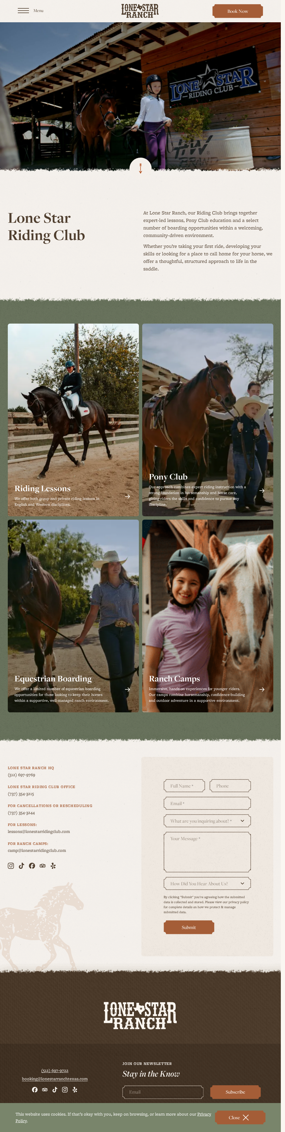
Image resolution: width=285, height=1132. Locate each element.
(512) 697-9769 (32, 774)
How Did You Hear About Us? (199, 884)
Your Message (185, 839)
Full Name (181, 786)
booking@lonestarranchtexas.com (55, 1078)
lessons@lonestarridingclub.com (49, 831)
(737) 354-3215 (31, 793)
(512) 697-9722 (54, 1070)
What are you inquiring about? (201, 821)
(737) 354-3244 (32, 812)
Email (177, 803)
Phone (222, 786)
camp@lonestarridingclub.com (47, 850)
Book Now (240, 13)
